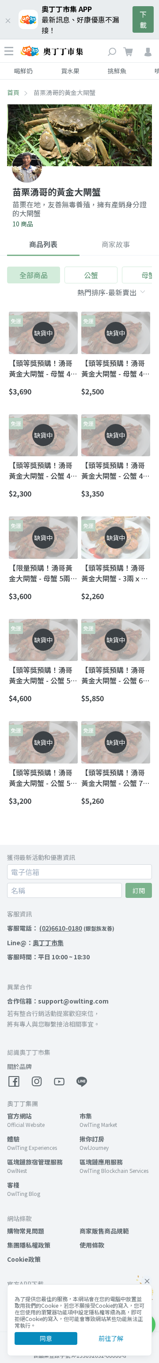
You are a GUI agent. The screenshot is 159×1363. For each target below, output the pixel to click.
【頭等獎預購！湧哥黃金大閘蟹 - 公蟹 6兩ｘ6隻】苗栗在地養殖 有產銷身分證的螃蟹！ (115, 675)
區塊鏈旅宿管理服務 (35, 1161)
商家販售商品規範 (104, 1230)
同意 (46, 1338)
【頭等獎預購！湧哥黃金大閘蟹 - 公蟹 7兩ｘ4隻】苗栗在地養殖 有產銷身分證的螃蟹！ (115, 777)
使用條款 (92, 1245)
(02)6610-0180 (60, 928)
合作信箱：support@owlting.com (58, 1000)
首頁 (13, 92)
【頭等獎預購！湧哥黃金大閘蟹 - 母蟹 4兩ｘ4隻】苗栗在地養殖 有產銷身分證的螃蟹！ (115, 368)
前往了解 (110, 1338)
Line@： (35, 942)
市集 (86, 1115)
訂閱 (138, 890)
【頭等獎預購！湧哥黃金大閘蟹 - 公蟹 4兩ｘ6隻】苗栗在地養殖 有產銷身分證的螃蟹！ (115, 470)
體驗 (13, 1138)
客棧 (13, 1184)
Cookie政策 (24, 1259)
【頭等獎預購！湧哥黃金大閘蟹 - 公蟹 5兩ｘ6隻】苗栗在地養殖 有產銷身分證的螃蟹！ (43, 675)
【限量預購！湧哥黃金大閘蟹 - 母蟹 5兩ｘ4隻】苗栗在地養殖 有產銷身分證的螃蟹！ (43, 573)
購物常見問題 (25, 1230)
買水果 (70, 70)
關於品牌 (19, 1066)
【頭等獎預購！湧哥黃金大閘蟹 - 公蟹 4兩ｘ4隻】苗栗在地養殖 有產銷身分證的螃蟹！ (43, 470)
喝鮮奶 (23, 70)
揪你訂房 (92, 1138)
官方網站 (19, 1115)
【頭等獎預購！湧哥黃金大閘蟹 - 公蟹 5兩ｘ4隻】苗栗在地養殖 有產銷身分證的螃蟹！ (43, 777)
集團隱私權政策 (28, 1245)
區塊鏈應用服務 (101, 1161)
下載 (143, 19)
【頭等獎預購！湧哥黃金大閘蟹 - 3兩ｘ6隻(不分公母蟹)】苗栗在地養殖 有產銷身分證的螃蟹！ (115, 573)
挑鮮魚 (117, 70)
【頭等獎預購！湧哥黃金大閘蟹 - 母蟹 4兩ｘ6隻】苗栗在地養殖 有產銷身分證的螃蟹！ (43, 368)
